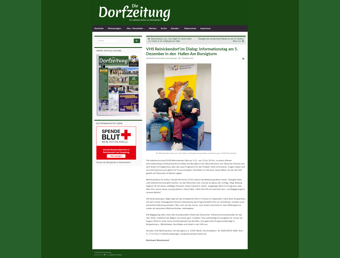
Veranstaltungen (171, 58)
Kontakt (175, 28)
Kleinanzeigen (115, 28)
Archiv (164, 28)
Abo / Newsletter (135, 28)
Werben (153, 28)
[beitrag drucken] (243, 59)
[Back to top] (334, 252)
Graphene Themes (115, 255)
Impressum (205, 28)
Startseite (99, 28)
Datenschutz (190, 28)
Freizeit (162, 58)
